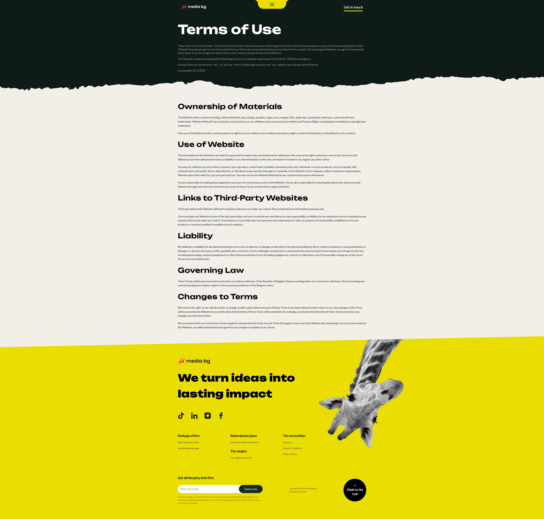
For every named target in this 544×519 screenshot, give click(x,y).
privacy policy (247, 496)
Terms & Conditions (292, 448)
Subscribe (250, 489)
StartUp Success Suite (188, 442)
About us (287, 442)
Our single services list (241, 457)
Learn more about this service (244, 442)
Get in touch (353, 7)
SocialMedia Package (188, 448)
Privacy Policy (290, 454)
